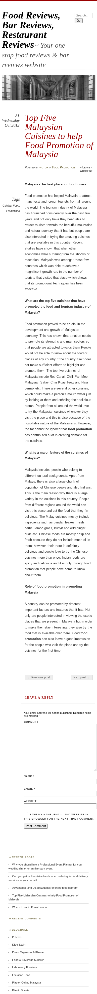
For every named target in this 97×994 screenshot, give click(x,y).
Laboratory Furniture (24, 967)
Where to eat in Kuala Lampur (30, 907)
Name (29, 776)
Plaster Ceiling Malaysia (26, 982)
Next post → (81, 677)
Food (16, 205)
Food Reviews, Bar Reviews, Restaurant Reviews (31, 30)
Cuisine (6, 205)
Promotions (13, 210)
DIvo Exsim (19, 944)
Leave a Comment (86, 169)
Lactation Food (21, 975)
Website (30, 801)
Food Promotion (63, 167)
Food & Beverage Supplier (28, 959)
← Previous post (39, 677)
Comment (31, 722)
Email (29, 788)
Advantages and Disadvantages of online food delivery (45, 887)
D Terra (16, 937)
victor (43, 167)
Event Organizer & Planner (28, 952)
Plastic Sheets (20, 990)
